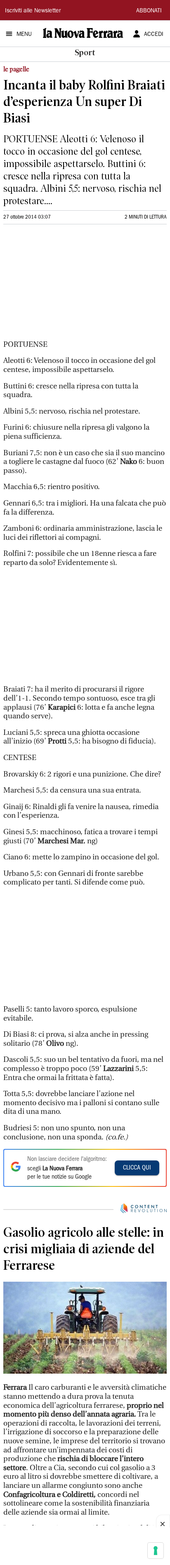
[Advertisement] (65, 285)
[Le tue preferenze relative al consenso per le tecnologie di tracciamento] (155, 1550)
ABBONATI (149, 11)
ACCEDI (153, 35)
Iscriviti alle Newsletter (33, 11)
